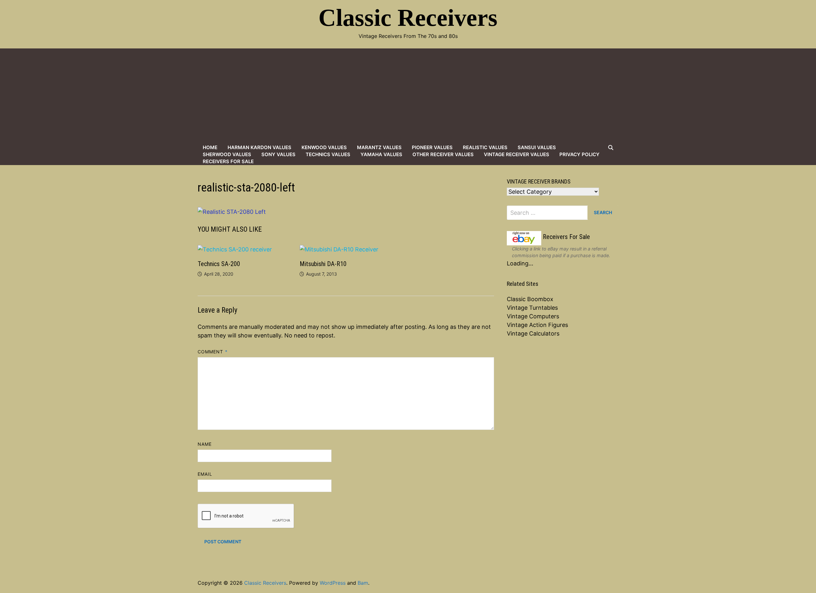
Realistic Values (485, 147)
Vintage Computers (533, 316)
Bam (363, 583)
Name (205, 444)
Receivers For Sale (228, 161)
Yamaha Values (381, 154)
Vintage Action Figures (537, 325)
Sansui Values (537, 147)
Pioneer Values (432, 147)
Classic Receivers (408, 17)
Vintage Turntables (532, 307)
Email (205, 474)
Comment (213, 351)
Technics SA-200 (219, 264)
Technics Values (328, 154)
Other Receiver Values (443, 154)
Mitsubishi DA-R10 (323, 264)
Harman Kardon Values (259, 147)
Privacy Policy (579, 154)
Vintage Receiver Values (516, 154)
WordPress (333, 583)
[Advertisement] (408, 96)
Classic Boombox (530, 299)
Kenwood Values (324, 147)
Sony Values (278, 154)
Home (210, 147)
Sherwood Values (227, 154)
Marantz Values (379, 147)
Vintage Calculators (533, 333)
